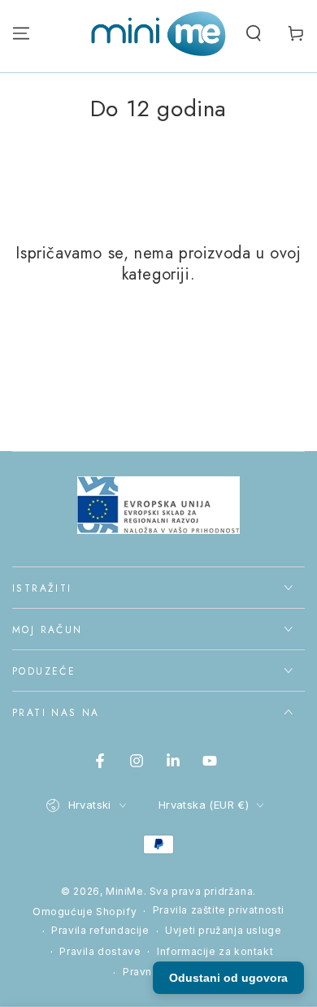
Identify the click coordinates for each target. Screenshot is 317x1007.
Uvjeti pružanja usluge (223, 930)
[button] (253, 33)
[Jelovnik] (21, 33)
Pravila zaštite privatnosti (218, 910)
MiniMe (125, 891)
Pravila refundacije (100, 930)
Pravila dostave (100, 951)
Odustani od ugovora (228, 977)
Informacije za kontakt (215, 951)
